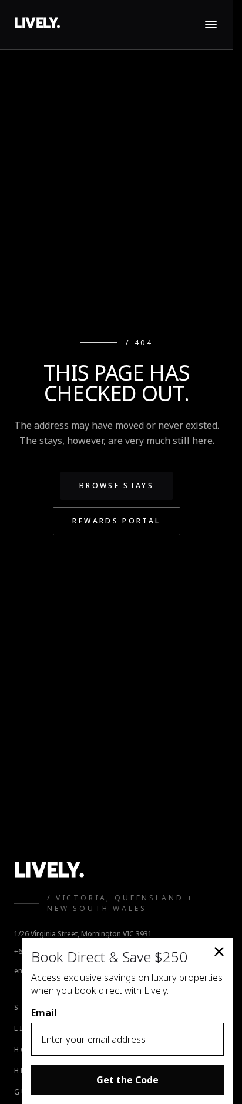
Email (44, 1012)
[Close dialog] (219, 951)
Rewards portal (116, 521)
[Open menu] (211, 25)
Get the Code (127, 1079)
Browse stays (116, 486)
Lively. (37, 24)
